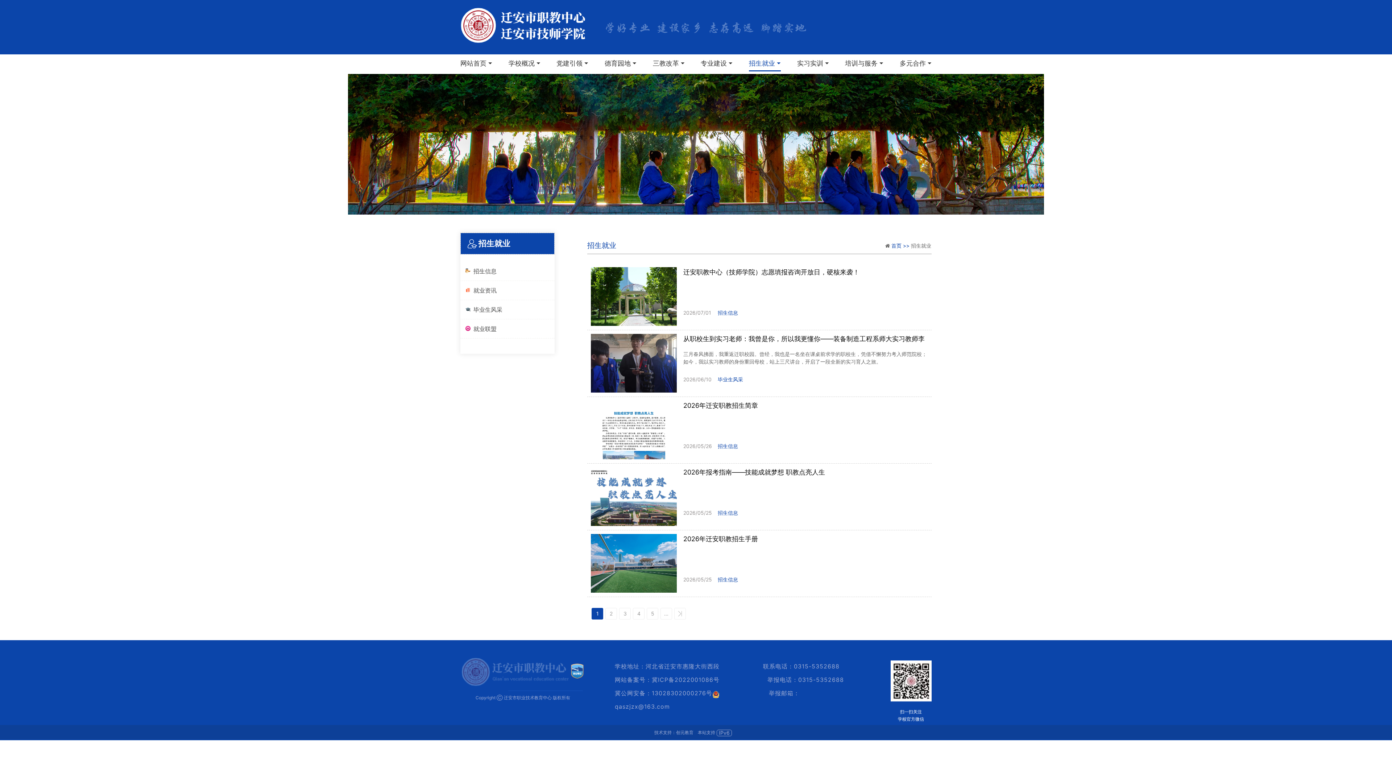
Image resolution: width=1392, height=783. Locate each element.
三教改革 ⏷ (669, 63)
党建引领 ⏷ (572, 63)
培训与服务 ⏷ (864, 63)
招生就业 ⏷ (765, 63)
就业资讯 (485, 290)
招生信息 (485, 271)
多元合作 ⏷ (916, 63)
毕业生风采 (487, 309)
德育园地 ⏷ (621, 63)
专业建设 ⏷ (717, 63)
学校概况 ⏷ (524, 63)
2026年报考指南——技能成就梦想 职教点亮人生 (754, 472)
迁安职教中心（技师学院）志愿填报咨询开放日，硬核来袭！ (771, 272)
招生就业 (601, 245)
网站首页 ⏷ (476, 63)
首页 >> (901, 246)
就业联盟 (485, 328)
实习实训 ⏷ (813, 63)
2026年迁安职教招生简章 (720, 405)
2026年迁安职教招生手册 (720, 539)
